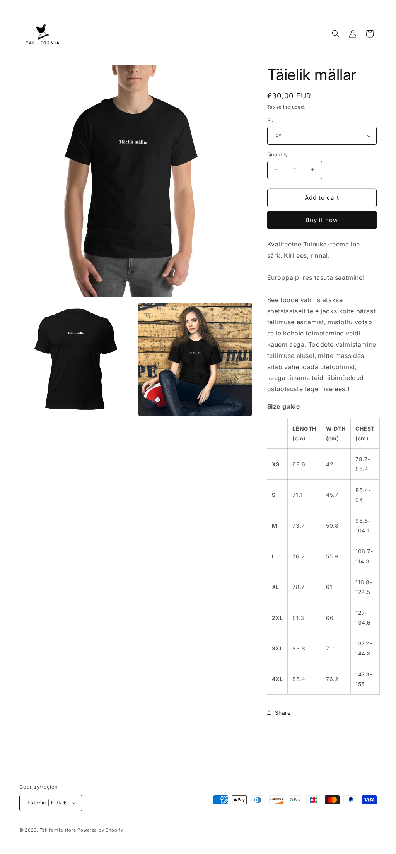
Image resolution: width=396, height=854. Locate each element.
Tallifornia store (58, 830)
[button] (335, 33)
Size (272, 120)
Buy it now (322, 220)
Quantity (277, 154)
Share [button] (283, 712)
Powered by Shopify (100, 830)
